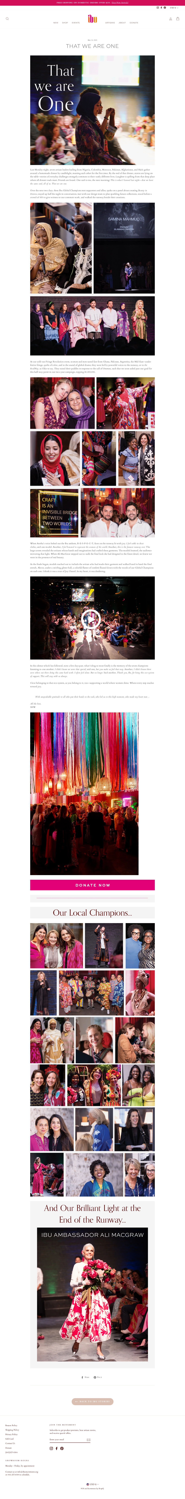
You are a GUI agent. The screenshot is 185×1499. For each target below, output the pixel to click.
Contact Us (10, 1443)
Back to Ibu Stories (94, 1401)
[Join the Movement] (88, 1440)
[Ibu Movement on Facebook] (56, 1448)
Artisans (110, 23)
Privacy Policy (11, 1434)
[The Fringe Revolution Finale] (92, 658)
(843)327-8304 (11, 1452)
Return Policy (11, 1425)
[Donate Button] (92, 889)
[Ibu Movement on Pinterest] (62, 1448)
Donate (134, 23)
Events (76, 23)
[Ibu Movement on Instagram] (51, 1448)
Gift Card (9, 1439)
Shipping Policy (12, 1430)
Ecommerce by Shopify (96, 1488)
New (55, 23)
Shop (65, 23)
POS (82, 1488)
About (122, 23)
